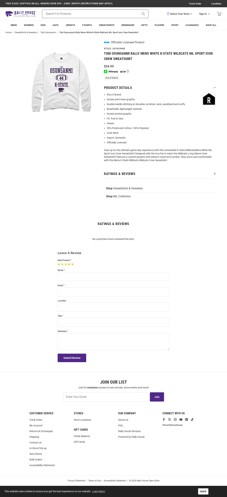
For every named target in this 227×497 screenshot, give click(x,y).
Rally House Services (129, 431)
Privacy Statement (76, 480)
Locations (216, 3)
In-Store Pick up (38, 448)
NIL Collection (118, 196)
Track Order (195, 3)
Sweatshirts (106, 25)
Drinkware (127, 25)
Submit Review (71, 357)
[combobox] (86, 14)
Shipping (34, 436)
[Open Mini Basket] (219, 14)
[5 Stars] (72, 264)
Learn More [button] (98, 491)
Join (156, 397)
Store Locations (82, 419)
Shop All (211, 25)
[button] (179, 13)
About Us (123, 419)
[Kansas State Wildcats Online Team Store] (21, 13)
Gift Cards (79, 441)
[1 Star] (59, 264)
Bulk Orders (35, 459)
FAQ (120, 425)
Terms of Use (94, 480)
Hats (56, 25)
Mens (14, 25)
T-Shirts (87, 25)
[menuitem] (159, 25)
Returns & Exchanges (41, 431)
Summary (62, 331)
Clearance (192, 25)
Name (60, 270)
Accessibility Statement (42, 465)
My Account (36, 425)
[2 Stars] (62, 264)
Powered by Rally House (131, 436)
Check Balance (82, 436)
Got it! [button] (203, 491)
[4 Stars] (69, 264)
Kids (43, 25)
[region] (160, 128)
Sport (175, 25)
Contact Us (35, 442)
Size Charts (35, 453)
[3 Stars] (66, 264)
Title (60, 316)
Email (60, 285)
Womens (29, 25)
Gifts (144, 25)
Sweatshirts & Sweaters (124, 188)
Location (62, 301)
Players (159, 25)
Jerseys (70, 25)
